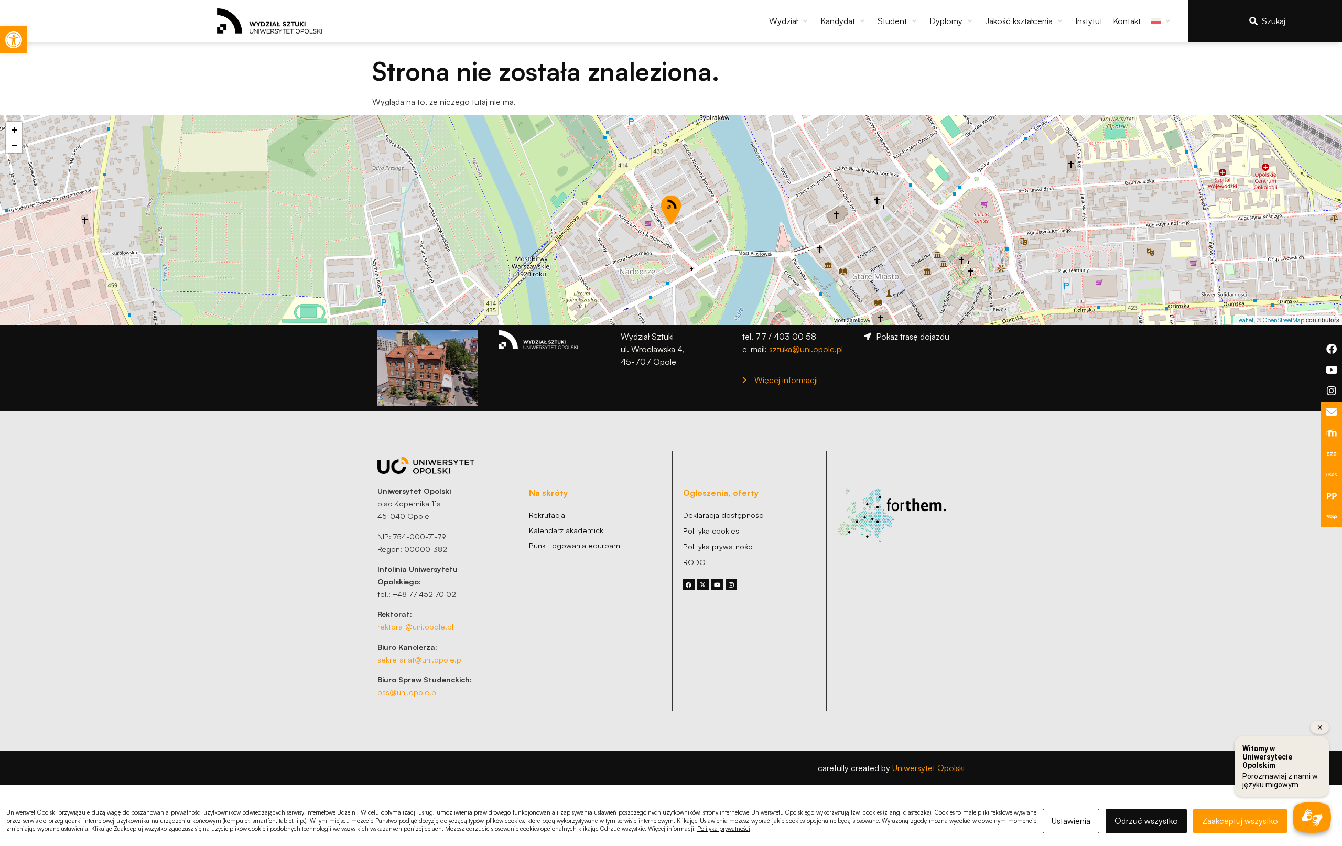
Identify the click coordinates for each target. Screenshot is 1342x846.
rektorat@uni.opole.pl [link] (415, 626)
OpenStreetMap (1283, 320)
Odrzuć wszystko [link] (1146, 821)
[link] (13, 39)
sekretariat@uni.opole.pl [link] (420, 659)
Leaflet (1244, 320)
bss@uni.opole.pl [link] (407, 692)
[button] (789, 21)
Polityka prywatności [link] (723, 828)
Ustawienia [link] (1071, 821)
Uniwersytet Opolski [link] (928, 768)
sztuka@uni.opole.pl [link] (806, 349)
